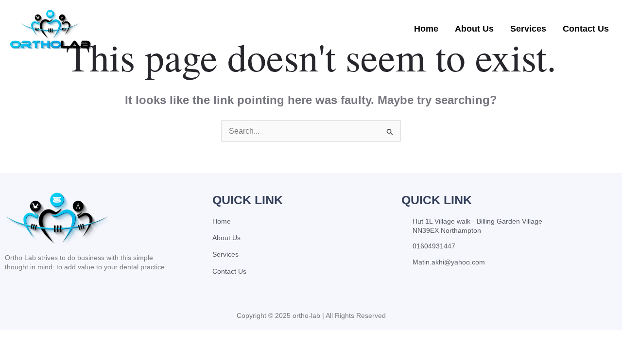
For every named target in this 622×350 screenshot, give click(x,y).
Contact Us (586, 29)
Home (426, 29)
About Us (474, 29)
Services (528, 29)
